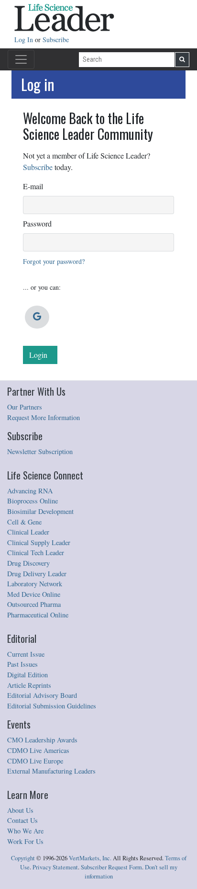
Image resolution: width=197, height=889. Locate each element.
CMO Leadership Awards (42, 739)
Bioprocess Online (32, 500)
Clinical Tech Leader (35, 552)
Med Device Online (33, 594)
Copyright (23, 858)
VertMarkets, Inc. (90, 858)
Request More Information (43, 417)
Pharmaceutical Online (37, 614)
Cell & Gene (24, 521)
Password (37, 223)
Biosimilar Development (40, 511)
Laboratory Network (34, 583)
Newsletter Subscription (40, 451)
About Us (20, 810)
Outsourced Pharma (34, 604)
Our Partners (24, 406)
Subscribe (56, 39)
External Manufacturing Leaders (51, 770)
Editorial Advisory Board (42, 695)
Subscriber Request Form (111, 867)
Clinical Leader (28, 531)
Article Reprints (29, 685)
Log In (24, 39)
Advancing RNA (30, 490)
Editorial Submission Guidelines (51, 705)
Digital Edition (27, 674)
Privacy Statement (55, 867)
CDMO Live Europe (35, 760)
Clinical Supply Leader (38, 542)
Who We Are (25, 830)
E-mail (33, 186)
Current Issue (25, 654)
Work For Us (25, 841)
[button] (37, 317)
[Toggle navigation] (21, 59)
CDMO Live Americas (38, 750)
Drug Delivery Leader (36, 573)
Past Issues (22, 664)
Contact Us (22, 820)
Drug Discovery (28, 563)
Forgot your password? (54, 261)
